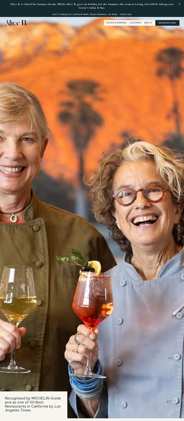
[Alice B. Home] (16, 22)
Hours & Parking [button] (116, 22)
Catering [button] (135, 22)
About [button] (148, 22)
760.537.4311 (126, 14)
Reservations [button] (167, 22)
